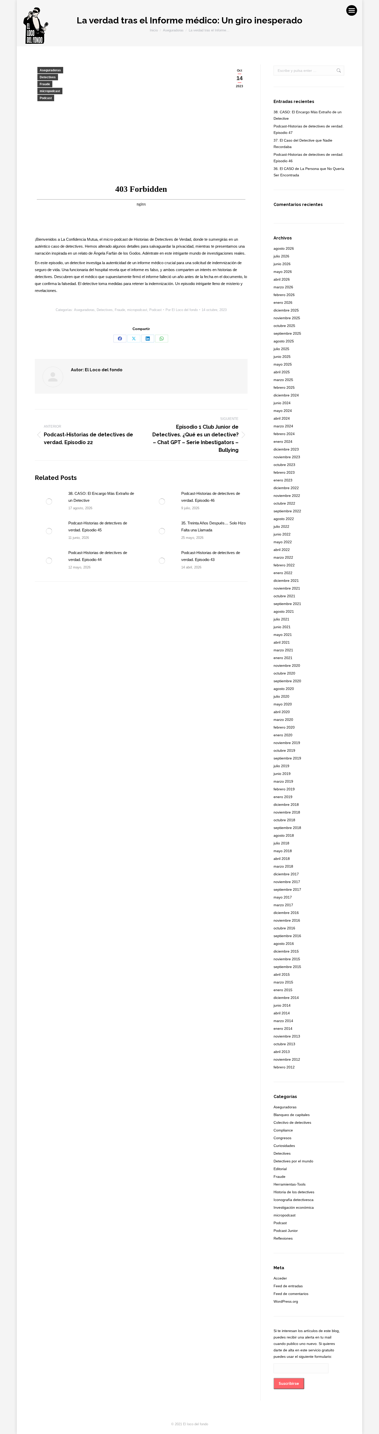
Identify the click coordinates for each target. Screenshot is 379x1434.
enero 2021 (283, 658)
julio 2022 (281, 526)
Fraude (45, 84)
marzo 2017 (283, 905)
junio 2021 (282, 627)
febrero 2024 (284, 434)
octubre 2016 (284, 928)
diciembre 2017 (286, 874)
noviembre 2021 (287, 588)
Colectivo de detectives (292, 1122)
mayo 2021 (283, 635)
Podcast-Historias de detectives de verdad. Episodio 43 (210, 556)
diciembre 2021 (286, 580)
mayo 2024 (283, 411)
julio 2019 (281, 766)
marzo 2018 (283, 866)
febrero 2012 (284, 1067)
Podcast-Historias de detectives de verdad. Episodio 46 (210, 497)
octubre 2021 (284, 596)
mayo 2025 (283, 364)
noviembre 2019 (287, 743)
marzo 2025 (283, 380)
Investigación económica (294, 1207)
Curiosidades (284, 1146)
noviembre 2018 (287, 812)
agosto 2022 (284, 519)
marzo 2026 (283, 287)
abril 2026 (282, 279)
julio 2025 (281, 349)
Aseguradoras (50, 70)
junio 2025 (282, 357)
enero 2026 (283, 302)
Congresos (282, 1138)
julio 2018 (281, 843)
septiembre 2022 (287, 511)
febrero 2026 (284, 295)
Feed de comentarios (291, 1294)
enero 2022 (283, 573)
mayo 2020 (283, 704)
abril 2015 (282, 974)
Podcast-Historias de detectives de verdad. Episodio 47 (308, 129)
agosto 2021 (284, 611)
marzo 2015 (283, 982)
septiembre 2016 (287, 936)
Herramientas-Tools (290, 1184)
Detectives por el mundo (293, 1161)
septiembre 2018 (287, 828)
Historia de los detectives (294, 1192)
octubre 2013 (284, 1044)
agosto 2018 (284, 835)
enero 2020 (283, 735)
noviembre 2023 (287, 457)
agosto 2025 (284, 341)
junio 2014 (282, 1005)
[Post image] (49, 501)
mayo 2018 (283, 851)
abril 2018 (282, 859)
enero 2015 (283, 990)
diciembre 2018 (286, 804)
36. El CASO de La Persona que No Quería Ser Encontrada (309, 172)
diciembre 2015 (286, 951)
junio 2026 (282, 264)
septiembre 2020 (287, 681)
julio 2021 (281, 619)
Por (182, 310)
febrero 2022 (284, 565)
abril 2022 (282, 550)
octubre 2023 (284, 465)
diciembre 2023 (286, 449)
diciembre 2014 (286, 998)
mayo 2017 (283, 897)
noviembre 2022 (287, 496)
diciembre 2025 (286, 310)
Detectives (48, 77)
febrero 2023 (284, 472)
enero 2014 (283, 1028)
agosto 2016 (284, 943)
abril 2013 (282, 1052)
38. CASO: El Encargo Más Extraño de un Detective (101, 497)
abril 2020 (282, 712)
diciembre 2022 (286, 488)
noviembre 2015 (287, 959)
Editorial (280, 1169)
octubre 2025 (284, 326)
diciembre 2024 (286, 395)
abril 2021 (282, 642)
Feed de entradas (288, 1286)
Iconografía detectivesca (294, 1200)
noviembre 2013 (287, 1036)
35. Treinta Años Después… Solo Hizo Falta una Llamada (213, 526)
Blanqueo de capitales (292, 1115)
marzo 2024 (283, 426)
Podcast (46, 98)
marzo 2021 (283, 650)
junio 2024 (282, 403)
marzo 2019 (283, 781)
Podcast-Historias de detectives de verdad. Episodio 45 (97, 526)
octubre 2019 (284, 750)
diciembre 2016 (286, 913)
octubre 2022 (284, 503)
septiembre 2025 (287, 333)
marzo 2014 (283, 1021)
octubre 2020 (284, 673)
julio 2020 (281, 696)
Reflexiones (283, 1238)
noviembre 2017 (287, 882)
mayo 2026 (283, 272)
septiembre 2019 (287, 758)
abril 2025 (282, 372)
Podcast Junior (286, 1231)
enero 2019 (283, 797)
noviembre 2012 (287, 1059)
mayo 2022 (283, 542)
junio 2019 (282, 774)
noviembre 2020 (287, 665)
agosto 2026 (284, 248)
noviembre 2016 (287, 920)
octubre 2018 (284, 820)
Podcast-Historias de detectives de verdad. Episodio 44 (97, 556)
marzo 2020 (283, 720)
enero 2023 (283, 480)
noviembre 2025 (287, 318)
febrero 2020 (284, 727)
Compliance (283, 1130)
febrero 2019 (284, 789)
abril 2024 (282, 418)
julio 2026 (281, 256)
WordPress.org (286, 1301)
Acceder (280, 1278)
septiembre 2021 (287, 604)
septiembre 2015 (287, 967)
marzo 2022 (283, 557)
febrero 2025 (284, 387)
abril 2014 (282, 1013)
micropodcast (50, 91)
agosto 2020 (284, 689)
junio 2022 (282, 534)
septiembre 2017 (287, 889)
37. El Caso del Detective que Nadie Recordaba (303, 143)
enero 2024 (283, 441)
